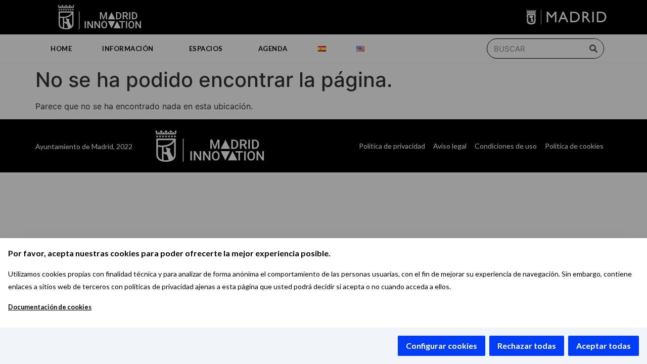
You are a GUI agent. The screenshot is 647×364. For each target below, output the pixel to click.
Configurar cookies (441, 345)
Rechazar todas (526, 345)
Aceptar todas (603, 345)
